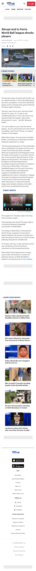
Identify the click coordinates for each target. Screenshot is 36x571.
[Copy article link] (13, 46)
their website (27, 259)
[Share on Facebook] (7, 46)
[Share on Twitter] (10, 46)
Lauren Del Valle (7, 40)
